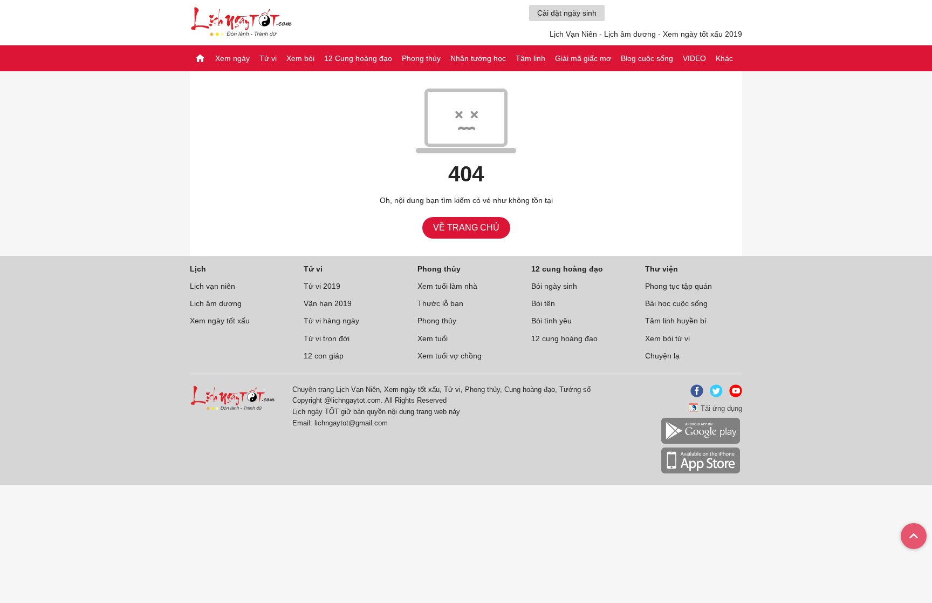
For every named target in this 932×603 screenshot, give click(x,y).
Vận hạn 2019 (328, 303)
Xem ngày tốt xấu (220, 320)
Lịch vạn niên (212, 286)
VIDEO (694, 58)
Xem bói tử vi (667, 338)
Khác (724, 58)
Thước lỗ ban (440, 303)
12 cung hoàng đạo (564, 338)
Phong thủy (421, 58)
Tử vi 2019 (322, 286)
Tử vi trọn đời (327, 338)
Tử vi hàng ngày (331, 320)
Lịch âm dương (216, 303)
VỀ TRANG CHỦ (466, 227)
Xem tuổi (432, 338)
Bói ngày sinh (554, 286)
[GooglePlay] (700, 442)
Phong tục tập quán (678, 286)
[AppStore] (700, 472)
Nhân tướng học (478, 58)
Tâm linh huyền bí (676, 320)
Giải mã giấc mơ (583, 58)
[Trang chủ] (200, 58)
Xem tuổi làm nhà (447, 286)
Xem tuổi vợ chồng (449, 355)
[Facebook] (694, 395)
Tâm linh (530, 58)
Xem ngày (232, 58)
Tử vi (268, 58)
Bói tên (543, 303)
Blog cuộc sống (647, 58)
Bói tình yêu (551, 320)
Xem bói (300, 58)
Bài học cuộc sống (676, 303)
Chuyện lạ (662, 355)
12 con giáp (324, 355)
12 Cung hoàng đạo (358, 58)
